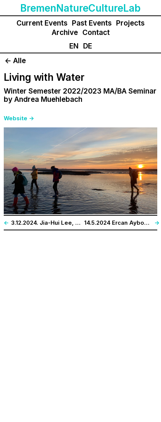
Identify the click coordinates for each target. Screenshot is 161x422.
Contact (96, 32)
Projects (130, 23)
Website (15, 118)
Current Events (41, 23)
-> (31, 118)
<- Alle (15, 60)
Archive (65, 32)
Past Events (92, 23)
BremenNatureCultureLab (80, 8)
